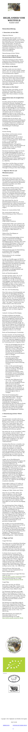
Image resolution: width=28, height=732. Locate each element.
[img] (14, 7)
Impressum (6, 725)
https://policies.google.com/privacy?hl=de (12, 579)
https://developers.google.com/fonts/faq (12, 576)
